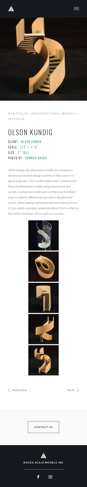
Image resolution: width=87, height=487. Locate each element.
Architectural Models (53, 113)
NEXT (71, 390)
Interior (16, 119)
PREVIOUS (19, 390)
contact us (43, 427)
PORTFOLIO (18, 113)
